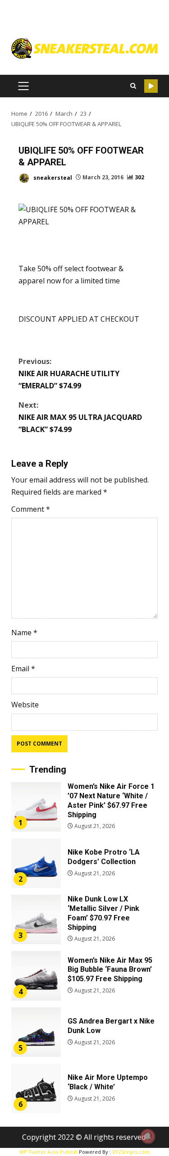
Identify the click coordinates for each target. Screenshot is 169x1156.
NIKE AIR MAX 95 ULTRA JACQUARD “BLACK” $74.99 (80, 417)
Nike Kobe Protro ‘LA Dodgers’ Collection (36, 863)
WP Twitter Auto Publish (48, 1151)
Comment (30, 509)
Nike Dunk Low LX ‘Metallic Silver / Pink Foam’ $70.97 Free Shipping (36, 919)
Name (24, 632)
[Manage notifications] (148, 1136)
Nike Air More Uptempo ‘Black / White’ (36, 1088)
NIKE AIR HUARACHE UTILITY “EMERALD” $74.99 (68, 373)
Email (23, 669)
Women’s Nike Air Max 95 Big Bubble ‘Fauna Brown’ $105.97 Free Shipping (36, 976)
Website (25, 705)
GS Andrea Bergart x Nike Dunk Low (36, 1032)
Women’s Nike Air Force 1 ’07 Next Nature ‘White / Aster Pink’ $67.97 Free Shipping (36, 807)
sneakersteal (52, 177)
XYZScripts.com (131, 1151)
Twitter (151, 86)
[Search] (133, 86)
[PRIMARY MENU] (23, 86)
